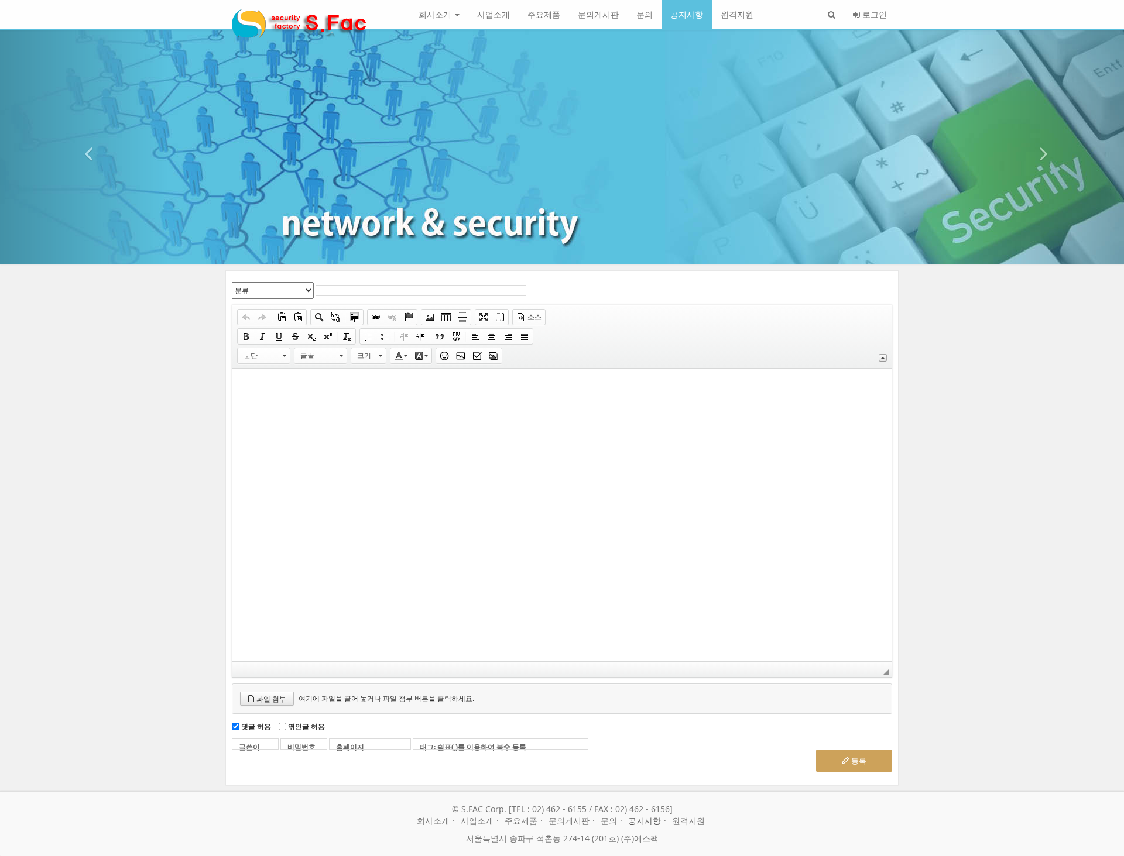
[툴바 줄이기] (883, 358)
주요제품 (543, 14)
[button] (84, 147)
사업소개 (493, 14)
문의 (644, 14)
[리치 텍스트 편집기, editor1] (562, 515)
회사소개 (436, 14)
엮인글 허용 (306, 726)
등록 (857, 760)
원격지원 (737, 14)
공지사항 (686, 14)
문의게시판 (598, 14)
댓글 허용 (256, 726)
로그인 (873, 14)
